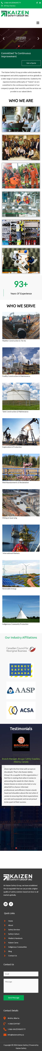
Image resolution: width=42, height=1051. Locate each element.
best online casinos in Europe (20, 860)
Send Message (13, 998)
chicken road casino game (17, 857)
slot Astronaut (21, 863)
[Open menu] (37, 23)
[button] (38, 38)
